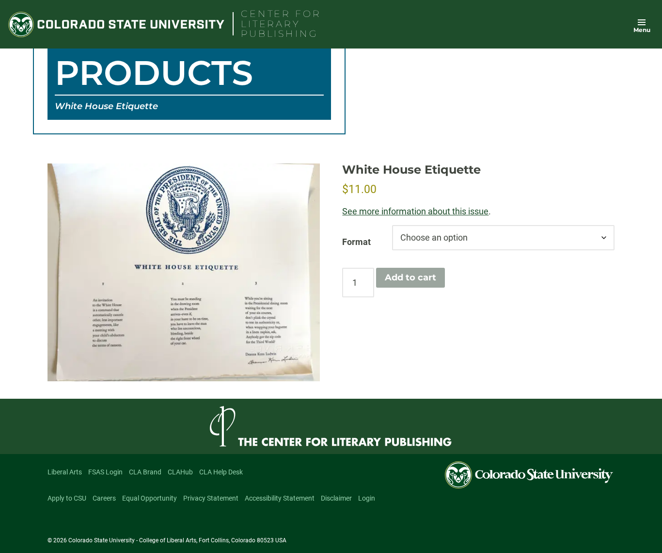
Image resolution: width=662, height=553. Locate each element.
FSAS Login (105, 472)
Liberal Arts (64, 472)
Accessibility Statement (280, 498)
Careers (104, 498)
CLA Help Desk (221, 472)
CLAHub (180, 472)
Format (356, 242)
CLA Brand (145, 472)
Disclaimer (336, 498)
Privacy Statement (210, 498)
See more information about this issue (415, 211)
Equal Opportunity (149, 498)
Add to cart (410, 277)
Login (366, 498)
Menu (641, 29)
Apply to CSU (66, 498)
